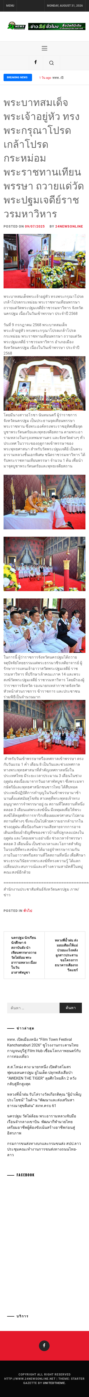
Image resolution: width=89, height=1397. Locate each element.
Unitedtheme (54, 1383)
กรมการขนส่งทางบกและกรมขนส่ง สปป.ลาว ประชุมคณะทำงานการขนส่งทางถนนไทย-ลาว (44, 1149)
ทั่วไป (27, 911)
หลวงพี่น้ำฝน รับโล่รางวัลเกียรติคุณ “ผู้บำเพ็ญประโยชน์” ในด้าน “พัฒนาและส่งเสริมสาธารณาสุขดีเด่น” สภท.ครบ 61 (44, 1100)
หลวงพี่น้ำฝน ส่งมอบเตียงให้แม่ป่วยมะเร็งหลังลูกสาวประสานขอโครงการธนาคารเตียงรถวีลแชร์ (66, 955)
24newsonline (69, 226)
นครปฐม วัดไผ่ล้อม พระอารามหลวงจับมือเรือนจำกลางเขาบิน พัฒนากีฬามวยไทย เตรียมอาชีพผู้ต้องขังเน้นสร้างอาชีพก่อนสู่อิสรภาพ (41, 1124)
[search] (51, 63)
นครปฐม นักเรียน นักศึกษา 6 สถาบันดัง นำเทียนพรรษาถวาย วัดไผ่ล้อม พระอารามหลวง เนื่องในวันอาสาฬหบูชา (24, 955)
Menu (10, 5)
